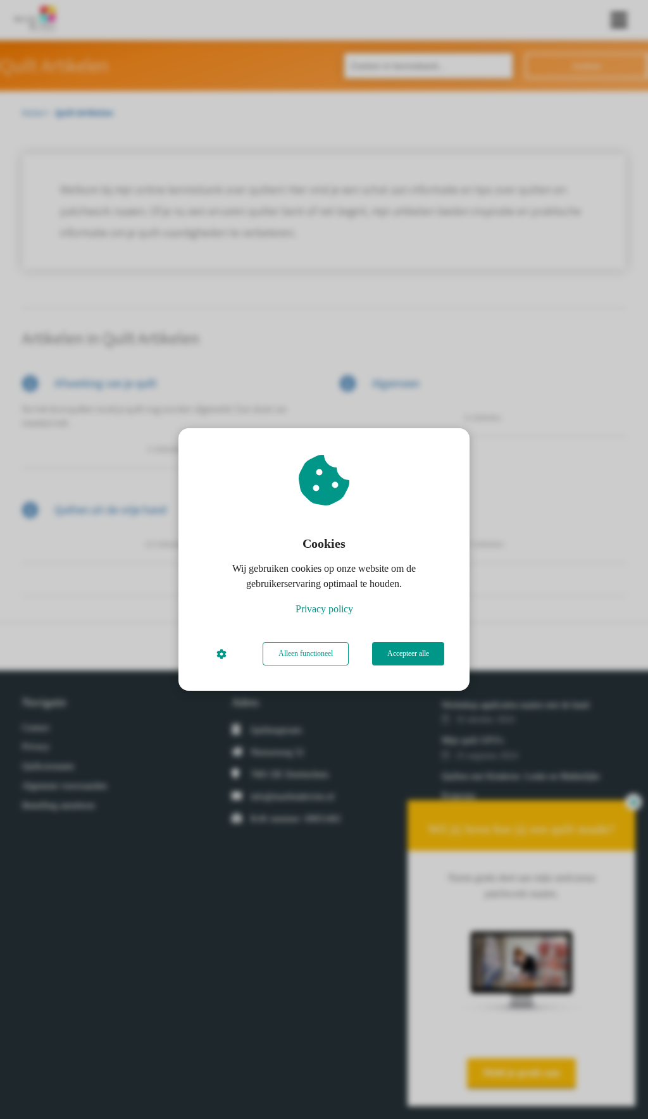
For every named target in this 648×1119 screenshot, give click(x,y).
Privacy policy (324, 608)
